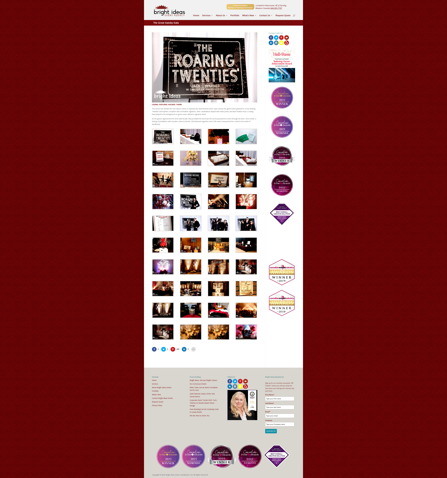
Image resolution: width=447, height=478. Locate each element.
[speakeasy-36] (246, 310)
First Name (269, 395)
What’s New (248, 16)
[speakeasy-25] (163, 267)
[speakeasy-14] (191, 202)
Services (206, 16)
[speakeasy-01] (163, 136)
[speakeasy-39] (219, 332)
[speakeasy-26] (191, 267)
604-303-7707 (276, 8)
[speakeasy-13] (163, 202)
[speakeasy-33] (163, 310)
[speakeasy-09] (163, 180)
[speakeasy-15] (219, 202)
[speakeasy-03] (219, 136)
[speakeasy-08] (246, 158)
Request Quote (283, 16)
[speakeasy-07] (219, 158)
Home (196, 16)
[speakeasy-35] (219, 310)
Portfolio (234, 16)
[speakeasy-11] (219, 180)
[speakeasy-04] (246, 136)
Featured (163, 104)
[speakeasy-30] (191, 289)
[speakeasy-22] (191, 245)
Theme (179, 104)
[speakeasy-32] (246, 289)
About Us (220, 16)
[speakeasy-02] (191, 136)
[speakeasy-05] (163, 158)
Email (267, 412)
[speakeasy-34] (191, 310)
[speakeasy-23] (219, 245)
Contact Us (264, 16)
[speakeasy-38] (191, 332)
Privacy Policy (157, 405)
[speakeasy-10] (191, 180)
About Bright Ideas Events (161, 387)
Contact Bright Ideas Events (162, 398)
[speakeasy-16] (246, 202)
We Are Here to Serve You (199, 415)
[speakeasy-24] (246, 245)
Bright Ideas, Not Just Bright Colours (203, 380)
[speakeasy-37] (163, 332)
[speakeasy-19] (219, 223)
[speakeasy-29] (163, 289)
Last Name (269, 403)
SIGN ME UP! (271, 431)
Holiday (171, 104)
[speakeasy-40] (246, 332)
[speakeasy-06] (191, 158)
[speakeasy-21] (163, 245)
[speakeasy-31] (219, 289)
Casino (155, 104)
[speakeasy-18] (191, 223)
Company (268, 420)
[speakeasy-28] (246, 267)
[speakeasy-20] (246, 223)
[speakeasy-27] (219, 267)
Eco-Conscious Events (198, 384)
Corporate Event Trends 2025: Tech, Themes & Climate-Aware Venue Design (203, 403)
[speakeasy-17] (163, 223)
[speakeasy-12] (246, 180)
